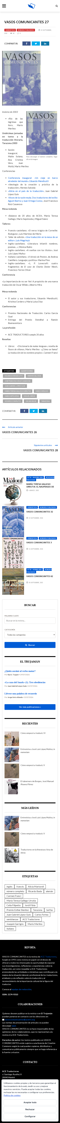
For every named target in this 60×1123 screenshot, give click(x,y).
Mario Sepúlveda (12, 396)
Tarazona (45, 401)
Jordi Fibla (30, 905)
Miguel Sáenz (29, 396)
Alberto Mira (27, 371)
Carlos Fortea (41, 914)
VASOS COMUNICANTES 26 (19, 432)
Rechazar (30, 1109)
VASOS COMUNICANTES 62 (39, 576)
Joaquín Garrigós (15, 923)
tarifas (49, 909)
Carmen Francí (14, 895)
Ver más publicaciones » (30, 707)
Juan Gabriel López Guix (15, 386)
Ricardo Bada (35, 891)
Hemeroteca (10, 30)
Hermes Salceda (34, 376)
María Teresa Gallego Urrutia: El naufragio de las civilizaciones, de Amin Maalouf (41, 488)
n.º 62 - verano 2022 (35, 570)
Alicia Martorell (36, 886)
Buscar (31, 645)
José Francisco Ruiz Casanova (17, 381)
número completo (13, 401)
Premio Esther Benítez (18, 909)
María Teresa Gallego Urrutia (18, 391)
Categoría (10, 630)
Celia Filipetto (14, 905)
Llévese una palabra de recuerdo (21, 693)
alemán (49, 891)
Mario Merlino (42, 391)
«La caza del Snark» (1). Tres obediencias (25, 682)
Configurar (30, 1116)
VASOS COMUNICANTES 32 (39, 511)
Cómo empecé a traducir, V (33, 765)
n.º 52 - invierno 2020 (35, 477)
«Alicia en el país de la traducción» (26, 191)
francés (20, 886)
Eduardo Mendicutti (14, 376)
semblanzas (12, 919)
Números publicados (26, 30)
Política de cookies (12, 1095)
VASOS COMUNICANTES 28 (40, 450)
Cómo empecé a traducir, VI (33, 733)
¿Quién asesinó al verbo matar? (20, 671)
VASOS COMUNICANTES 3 (39, 542)
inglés (9, 886)
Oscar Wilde (31, 401)
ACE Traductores (31, 919)
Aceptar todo (30, 1102)
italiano (10, 928)
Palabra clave (12, 616)
